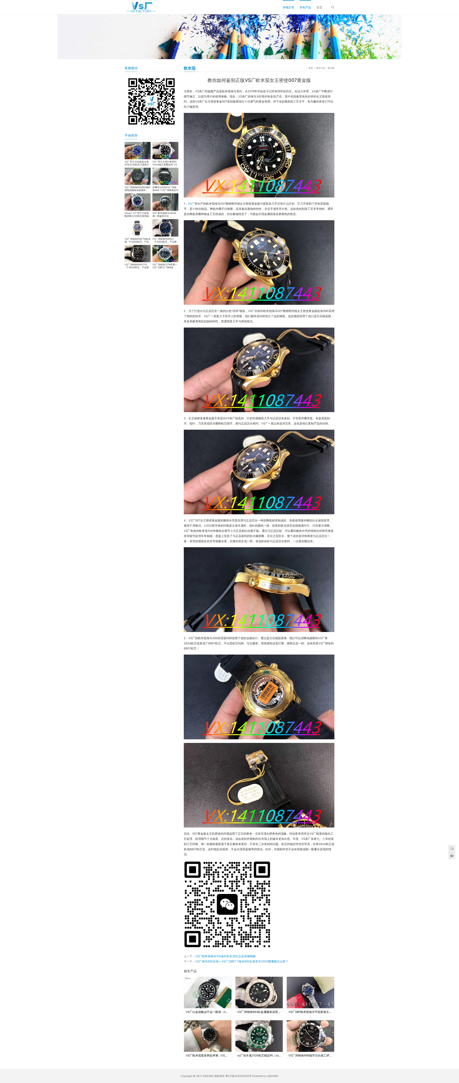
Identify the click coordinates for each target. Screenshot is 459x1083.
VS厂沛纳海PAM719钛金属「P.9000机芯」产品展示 (137, 240)
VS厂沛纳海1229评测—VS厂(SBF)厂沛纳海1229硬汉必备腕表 (164, 266)
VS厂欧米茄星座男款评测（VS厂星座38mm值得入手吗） (208, 1055)
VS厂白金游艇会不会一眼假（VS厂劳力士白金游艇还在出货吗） (208, 1012)
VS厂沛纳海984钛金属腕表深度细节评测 (259, 1012)
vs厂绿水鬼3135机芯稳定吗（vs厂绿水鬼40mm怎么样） (259, 1055)
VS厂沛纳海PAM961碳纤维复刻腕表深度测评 (138, 189)
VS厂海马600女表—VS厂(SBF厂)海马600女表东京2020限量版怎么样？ (241, 961)
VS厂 (191, 203)
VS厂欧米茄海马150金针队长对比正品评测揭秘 (225, 956)
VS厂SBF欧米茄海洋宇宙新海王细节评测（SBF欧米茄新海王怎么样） (310, 1012)
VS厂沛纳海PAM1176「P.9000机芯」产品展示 (137, 266)
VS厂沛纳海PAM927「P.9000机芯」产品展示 (164, 240)
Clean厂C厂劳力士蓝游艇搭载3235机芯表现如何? (137, 214)
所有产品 (305, 7)
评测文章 (288, 7)
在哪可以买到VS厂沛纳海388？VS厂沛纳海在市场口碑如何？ (165, 189)
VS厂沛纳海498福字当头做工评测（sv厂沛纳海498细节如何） (310, 1055)
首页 (319, 7)
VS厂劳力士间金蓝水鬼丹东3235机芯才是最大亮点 (137, 163)
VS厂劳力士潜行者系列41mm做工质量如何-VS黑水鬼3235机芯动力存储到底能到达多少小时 (164, 163)
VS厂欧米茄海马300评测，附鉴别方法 (164, 214)
